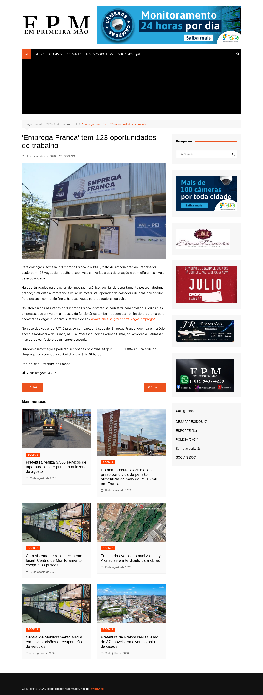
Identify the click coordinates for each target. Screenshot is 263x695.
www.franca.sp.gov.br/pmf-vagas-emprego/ (123, 319)
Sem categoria (186, 448)
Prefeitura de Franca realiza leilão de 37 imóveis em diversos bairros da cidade (130, 641)
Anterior (34, 387)
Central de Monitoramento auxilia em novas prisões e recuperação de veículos (54, 641)
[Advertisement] (131, 87)
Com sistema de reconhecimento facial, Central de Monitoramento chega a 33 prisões (54, 560)
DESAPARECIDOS (99, 54)
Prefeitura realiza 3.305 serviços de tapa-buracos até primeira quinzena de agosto (56, 467)
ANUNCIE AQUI (129, 54)
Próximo (153, 387)
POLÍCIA (39, 54)
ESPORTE (73, 54)
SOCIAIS (55, 54)
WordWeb (97, 688)
